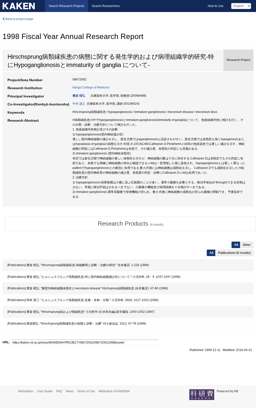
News (70, 391)
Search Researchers (106, 6)
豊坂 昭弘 (78, 95)
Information (25, 391)
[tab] (130, 224)
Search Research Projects (66, 6)
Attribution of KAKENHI (114, 391)
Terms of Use (86, 391)
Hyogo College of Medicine (91, 87)
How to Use (216, 6)
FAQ (59, 391)
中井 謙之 (78, 103)
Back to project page (19, 19)
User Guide (44, 391)
